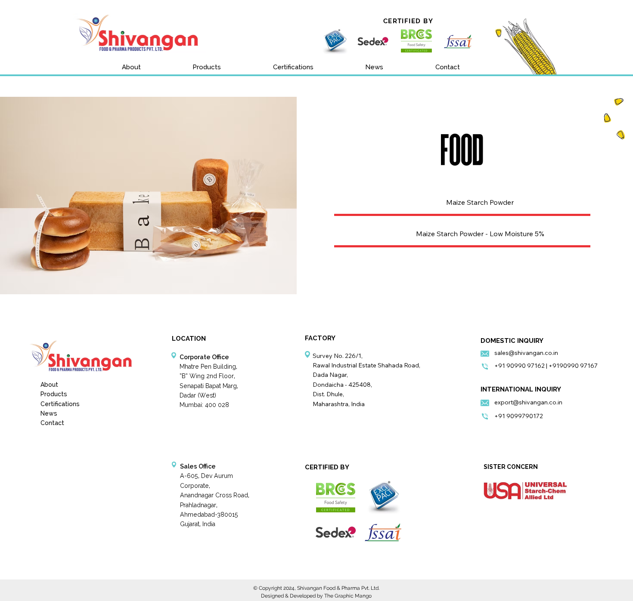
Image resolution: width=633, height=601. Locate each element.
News (48, 413)
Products (53, 394)
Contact (52, 422)
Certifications (60, 404)
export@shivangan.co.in (528, 402)
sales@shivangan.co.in (526, 353)
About (49, 384)
